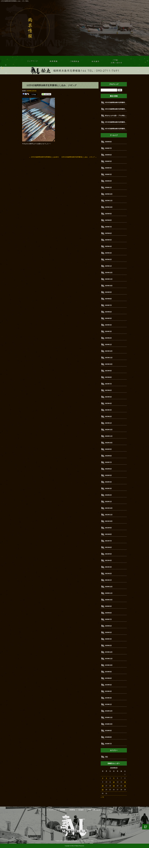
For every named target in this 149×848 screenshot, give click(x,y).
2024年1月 (108, 344)
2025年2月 (108, 259)
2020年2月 (108, 645)
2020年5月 (108, 632)
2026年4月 (108, 168)
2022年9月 (108, 449)
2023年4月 (108, 403)
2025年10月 (108, 207)
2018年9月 (108, 730)
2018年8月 (108, 737)
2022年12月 (108, 429)
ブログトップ (113, 84)
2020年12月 (108, 586)
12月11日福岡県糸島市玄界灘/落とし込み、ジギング (79, 157)
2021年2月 (108, 573)
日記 (106, 757)
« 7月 (102, 797)
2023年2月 (108, 416)
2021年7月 (108, 541)
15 (125, 782)
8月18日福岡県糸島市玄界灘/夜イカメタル (116, 122)
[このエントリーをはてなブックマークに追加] (23, 94)
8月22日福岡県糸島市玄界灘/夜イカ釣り (116, 102)
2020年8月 (108, 613)
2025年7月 (108, 227)
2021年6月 (108, 547)
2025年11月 (108, 200)
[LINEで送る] (46, 94)
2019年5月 (108, 685)
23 (102, 789)
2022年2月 (108, 495)
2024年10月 (108, 285)
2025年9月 (108, 214)
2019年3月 (108, 698)
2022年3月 (108, 488)
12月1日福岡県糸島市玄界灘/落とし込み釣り (44, 157)
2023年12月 (108, 351)
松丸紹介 (95, 61)
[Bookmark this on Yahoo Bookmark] (28, 94)
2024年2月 (108, 338)
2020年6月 (108, 626)
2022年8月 (108, 456)
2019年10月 (108, 665)
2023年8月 (108, 377)
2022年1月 (108, 501)
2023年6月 (108, 390)
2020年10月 (108, 600)
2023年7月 (108, 384)
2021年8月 (108, 534)
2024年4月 (108, 325)
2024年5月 (108, 318)
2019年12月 (108, 652)
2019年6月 (108, 678)
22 (125, 786)
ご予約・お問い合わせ (116, 61)
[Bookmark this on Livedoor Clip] (26, 94)
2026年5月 (108, 161)
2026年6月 (108, 155)
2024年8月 (108, 299)
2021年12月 (108, 508)
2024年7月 (108, 305)
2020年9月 (108, 606)
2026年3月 (108, 174)
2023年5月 (108, 397)
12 (114, 782)
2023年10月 (108, 364)
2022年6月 (108, 469)
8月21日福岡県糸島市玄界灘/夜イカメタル (116, 109)
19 (114, 786)
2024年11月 (108, 279)
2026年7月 (108, 148)
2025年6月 (108, 233)
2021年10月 (108, 521)
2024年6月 (108, 312)
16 (102, 786)
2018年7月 (108, 744)
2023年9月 (108, 371)
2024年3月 (108, 331)
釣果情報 (53, 61)
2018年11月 (108, 717)
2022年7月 (108, 462)
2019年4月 (108, 691)
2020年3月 (108, 639)
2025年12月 (108, 194)
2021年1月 (108, 580)
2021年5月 (108, 554)
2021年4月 (108, 560)
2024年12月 (108, 272)
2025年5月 (108, 240)
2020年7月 (108, 619)
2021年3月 (108, 567)
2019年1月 (108, 704)
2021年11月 (108, 514)
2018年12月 (108, 711)
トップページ (32, 61)
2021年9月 (108, 528)
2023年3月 (108, 410)
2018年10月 (108, 724)
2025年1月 (108, 266)
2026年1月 (108, 187)
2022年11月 (108, 436)
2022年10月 (108, 443)
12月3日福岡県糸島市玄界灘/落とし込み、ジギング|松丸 (14, 1)
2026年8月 (108, 142)
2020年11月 (108, 593)
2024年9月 (108, 292)
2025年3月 (108, 253)
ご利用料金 (74, 61)
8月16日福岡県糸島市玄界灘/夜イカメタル (116, 128)
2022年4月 (108, 482)
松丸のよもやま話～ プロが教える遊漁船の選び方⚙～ (116, 115)
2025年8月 (108, 220)
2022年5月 (108, 475)
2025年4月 (108, 246)
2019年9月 (108, 672)
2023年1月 (108, 423)
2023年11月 (108, 357)
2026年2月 (108, 181)
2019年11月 (108, 658)
